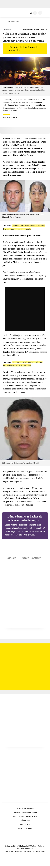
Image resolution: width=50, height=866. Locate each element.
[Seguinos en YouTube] (27, 854)
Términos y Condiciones (25, 812)
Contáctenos (25, 829)
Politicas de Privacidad (25, 816)
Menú (46, 13)
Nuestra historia (25, 808)
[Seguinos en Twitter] (24, 854)
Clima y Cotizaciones (26, 13)
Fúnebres (25, 820)
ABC (7, 12)
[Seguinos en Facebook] (21, 854)
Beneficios (25, 824)
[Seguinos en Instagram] (30, 854)
